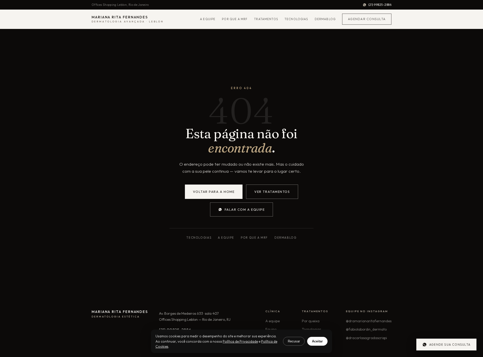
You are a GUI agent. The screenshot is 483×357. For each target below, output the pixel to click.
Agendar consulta (367, 19)
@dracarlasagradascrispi (366, 338)
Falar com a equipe (245, 209)
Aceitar (317, 341)
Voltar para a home (214, 192)
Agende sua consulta (449, 344)
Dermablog (325, 19)
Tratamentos (266, 19)
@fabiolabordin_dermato (366, 329)
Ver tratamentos (272, 192)
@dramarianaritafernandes (368, 321)
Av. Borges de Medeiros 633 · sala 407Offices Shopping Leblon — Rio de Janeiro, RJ (194, 316)
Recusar (294, 341)
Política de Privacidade (240, 341)
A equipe (207, 19)
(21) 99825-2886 (379, 5)
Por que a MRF (235, 19)
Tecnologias (296, 19)
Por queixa (310, 321)
